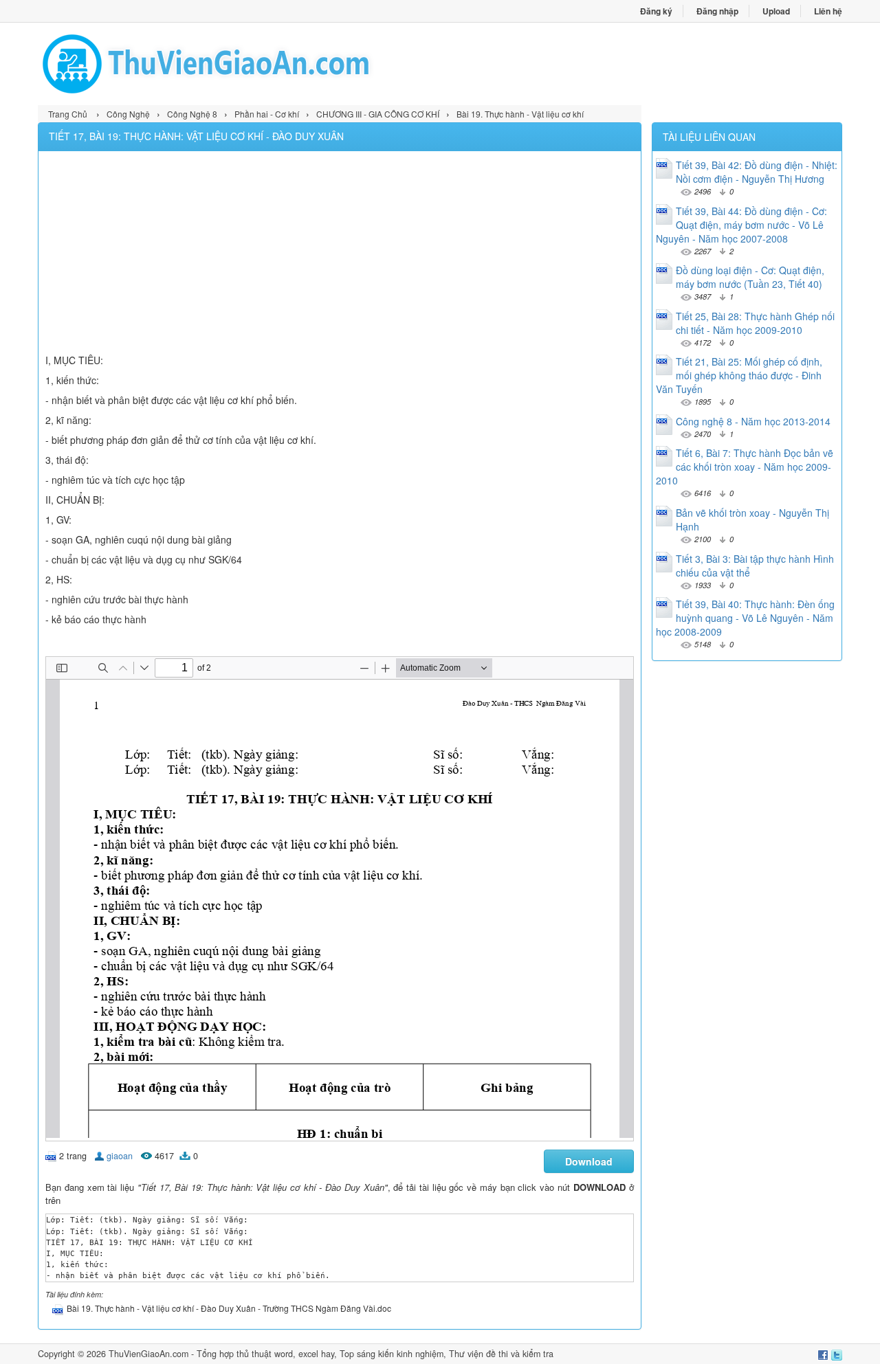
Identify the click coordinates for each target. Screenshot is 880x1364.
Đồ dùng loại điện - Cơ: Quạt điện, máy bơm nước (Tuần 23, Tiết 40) (750, 277)
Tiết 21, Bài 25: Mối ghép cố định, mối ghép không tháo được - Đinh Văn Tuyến (739, 375)
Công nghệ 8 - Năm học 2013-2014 (753, 421)
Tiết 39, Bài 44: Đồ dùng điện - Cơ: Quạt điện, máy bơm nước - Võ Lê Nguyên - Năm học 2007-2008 (741, 224)
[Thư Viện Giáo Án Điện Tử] (239, 64)
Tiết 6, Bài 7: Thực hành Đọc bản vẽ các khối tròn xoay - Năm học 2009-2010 (744, 466)
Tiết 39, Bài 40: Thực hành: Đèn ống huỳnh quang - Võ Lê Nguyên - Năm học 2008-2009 (745, 617)
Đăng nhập (717, 11)
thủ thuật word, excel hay (285, 1354)
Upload (776, 11)
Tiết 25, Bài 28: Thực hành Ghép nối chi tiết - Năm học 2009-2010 (755, 323)
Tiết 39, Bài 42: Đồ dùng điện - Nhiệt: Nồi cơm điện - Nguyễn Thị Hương (756, 172)
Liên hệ (828, 11)
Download (589, 1161)
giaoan (120, 1156)
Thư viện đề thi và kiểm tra (501, 1354)
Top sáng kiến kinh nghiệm (391, 1354)
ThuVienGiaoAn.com (148, 1354)
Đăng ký (656, 11)
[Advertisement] (339, 254)
